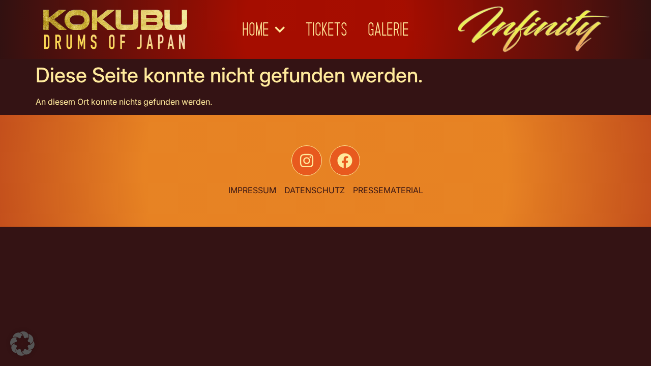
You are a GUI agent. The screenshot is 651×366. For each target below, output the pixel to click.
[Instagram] (306, 160)
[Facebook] (345, 160)
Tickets (326, 29)
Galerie (388, 29)
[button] (22, 343)
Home (255, 29)
